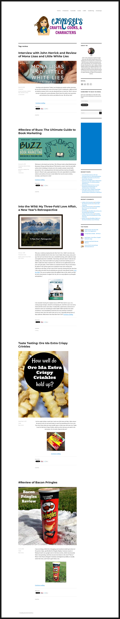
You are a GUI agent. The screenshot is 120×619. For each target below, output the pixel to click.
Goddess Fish (26, 169)
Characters (65, 10)
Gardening (91, 10)
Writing (20, 167)
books (19, 256)
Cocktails (72, 10)
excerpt (20, 91)
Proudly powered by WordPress (26, 613)
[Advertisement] (91, 143)
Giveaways (99, 10)
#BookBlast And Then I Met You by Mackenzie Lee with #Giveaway (91, 215)
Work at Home (27, 166)
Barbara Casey (85, 218)
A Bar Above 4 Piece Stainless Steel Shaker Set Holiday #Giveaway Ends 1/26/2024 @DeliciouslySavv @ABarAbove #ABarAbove (92, 191)
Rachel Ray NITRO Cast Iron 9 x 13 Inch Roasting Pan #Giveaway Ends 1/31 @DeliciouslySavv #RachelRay (90, 187)
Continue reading (40, 103)
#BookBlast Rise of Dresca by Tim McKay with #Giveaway (91, 208)
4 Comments (21, 94)
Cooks (79, 10)
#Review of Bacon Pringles (37, 482)
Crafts (84, 10)
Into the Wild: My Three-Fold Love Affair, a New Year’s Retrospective (47, 208)
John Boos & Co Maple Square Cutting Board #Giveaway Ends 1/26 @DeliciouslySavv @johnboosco (91, 182)
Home (59, 10)
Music (25, 254)
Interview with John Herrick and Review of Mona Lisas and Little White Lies (47, 54)
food (19, 425)
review (26, 92)
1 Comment (21, 172)
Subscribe (84, 104)
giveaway (24, 91)
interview (23, 92)
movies (23, 256)
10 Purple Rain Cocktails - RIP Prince (93, 233)
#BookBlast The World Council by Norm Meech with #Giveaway (91, 204)
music (26, 256)
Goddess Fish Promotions (87, 202)
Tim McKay (84, 211)
